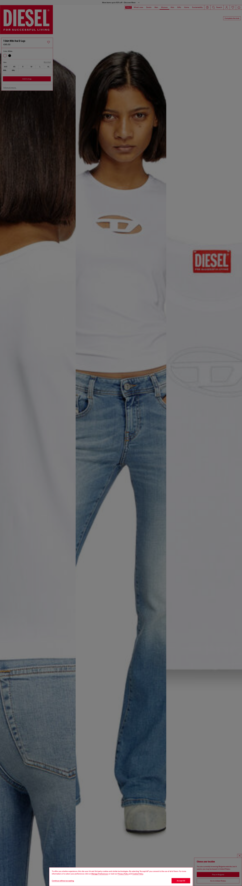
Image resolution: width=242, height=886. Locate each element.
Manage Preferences (99, 874)
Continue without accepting (63, 881)
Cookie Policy (137, 874)
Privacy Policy (123, 874)
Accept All (181, 881)
